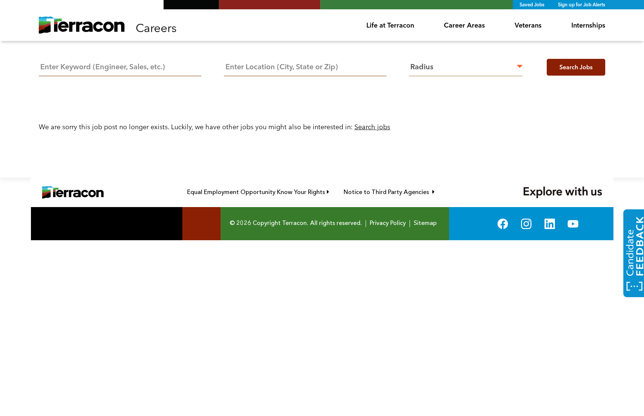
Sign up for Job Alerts (581, 4)
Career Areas (464, 25)
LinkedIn (549, 223)
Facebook (503, 223)
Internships (588, 25)
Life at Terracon (390, 25)
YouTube (573, 223)
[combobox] (305, 66)
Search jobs (372, 127)
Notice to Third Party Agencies (389, 192)
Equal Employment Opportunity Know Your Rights (258, 192)
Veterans (528, 25)
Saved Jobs (532, 4)
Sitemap (425, 223)
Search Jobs (576, 67)
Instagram (526, 223)
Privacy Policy (388, 223)
